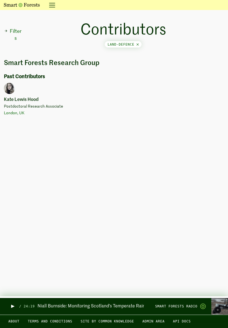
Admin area (153, 321)
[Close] (138, 44)
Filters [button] (15, 35)
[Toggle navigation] (50, 5)
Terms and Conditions (50, 321)
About (13, 321)
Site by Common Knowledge (107, 321)
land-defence (122, 44)
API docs (182, 321)
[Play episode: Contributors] (12, 306)
